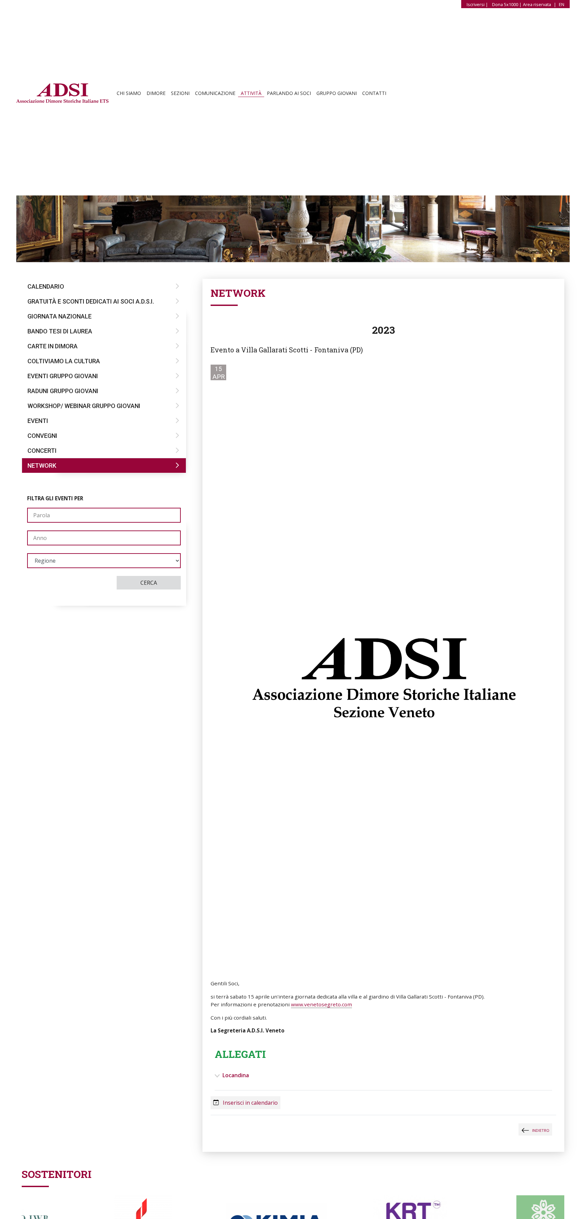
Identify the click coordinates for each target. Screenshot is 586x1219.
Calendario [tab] (45, 286)
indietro (540, 1130)
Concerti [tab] (42, 450)
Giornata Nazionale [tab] (59, 316)
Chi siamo (129, 94)
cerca (148, 582)
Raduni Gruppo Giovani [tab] (62, 390)
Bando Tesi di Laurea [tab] (59, 331)
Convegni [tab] (42, 435)
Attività (251, 94)
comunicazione (215, 94)
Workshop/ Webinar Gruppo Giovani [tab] (83, 405)
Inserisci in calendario (249, 1102)
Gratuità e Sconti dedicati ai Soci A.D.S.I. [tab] (90, 301)
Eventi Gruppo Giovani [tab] (62, 376)
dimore (155, 94)
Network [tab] (41, 465)
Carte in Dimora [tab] (52, 346)
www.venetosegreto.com (321, 1004)
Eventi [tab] (37, 420)
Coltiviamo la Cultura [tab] (63, 361)
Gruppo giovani (336, 94)
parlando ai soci (289, 94)
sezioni (180, 94)
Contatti (374, 94)
